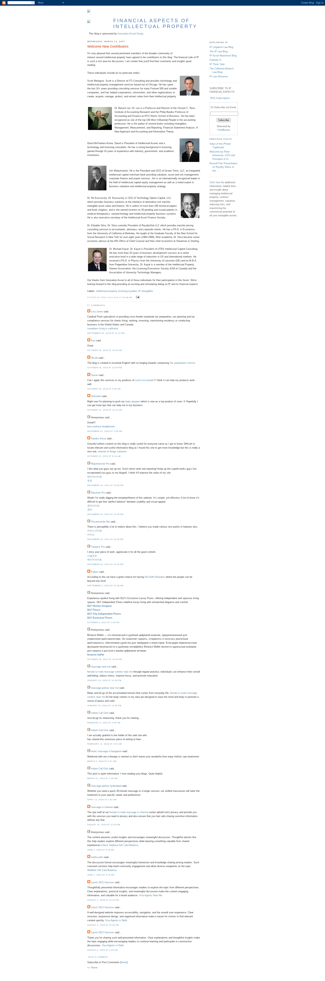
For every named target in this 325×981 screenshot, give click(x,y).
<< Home (92, 967)
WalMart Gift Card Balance (101, 870)
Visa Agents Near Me (150, 895)
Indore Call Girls (100, 712)
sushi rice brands (144, 380)
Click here (215, 182)
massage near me (101, 666)
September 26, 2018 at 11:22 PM (106, 333)
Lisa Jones (97, 311)
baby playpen (132, 401)
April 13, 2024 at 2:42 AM (101, 800)
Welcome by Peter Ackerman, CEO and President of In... (222, 155)
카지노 (91, 534)
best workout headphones (101, 426)
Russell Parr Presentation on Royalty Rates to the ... (223, 167)
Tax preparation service (182, 362)
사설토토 (92, 555)
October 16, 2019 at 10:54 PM (104, 368)
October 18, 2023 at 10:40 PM (104, 659)
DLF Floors (93, 609)
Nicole (94, 357)
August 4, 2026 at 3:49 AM (102, 950)
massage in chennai (102, 807)
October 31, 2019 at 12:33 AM (104, 410)
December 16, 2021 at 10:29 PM (105, 514)
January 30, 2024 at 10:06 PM (104, 706)
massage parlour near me (105, 687)
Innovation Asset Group (130, 33)
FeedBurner (223, 129)
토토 (89, 480)
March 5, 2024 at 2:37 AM (101, 761)
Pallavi (94, 571)
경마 (89, 509)
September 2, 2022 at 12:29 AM (105, 586)
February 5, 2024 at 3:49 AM (103, 723)
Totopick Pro (98, 546)
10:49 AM (127, 297)
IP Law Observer (219, 76)
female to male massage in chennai (128, 812)
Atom (124, 962)
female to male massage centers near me (110, 671)
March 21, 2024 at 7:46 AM (102, 778)
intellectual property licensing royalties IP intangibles (124, 291)
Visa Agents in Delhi (116, 920)
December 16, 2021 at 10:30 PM (105, 564)
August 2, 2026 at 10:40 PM (103, 925)
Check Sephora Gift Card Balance (119, 845)
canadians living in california (102, 328)
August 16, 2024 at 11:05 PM (103, 825)
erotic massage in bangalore (106, 751)
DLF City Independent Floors (104, 613)
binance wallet (95, 654)
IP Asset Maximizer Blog (223, 55)
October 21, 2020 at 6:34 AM (104, 456)
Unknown (96, 396)
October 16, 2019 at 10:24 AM (104, 350)
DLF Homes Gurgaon (99, 605)
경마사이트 (93, 505)
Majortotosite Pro (100, 463)
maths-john (97, 857)
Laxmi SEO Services (102, 882)
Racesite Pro (98, 492)
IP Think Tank (217, 64)
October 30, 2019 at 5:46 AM (104, 389)
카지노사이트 (94, 530)
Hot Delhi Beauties (155, 577)
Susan (94, 375)
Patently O (215, 59)
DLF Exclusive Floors (99, 617)
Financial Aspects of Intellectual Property (155, 23)
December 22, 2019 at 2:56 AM (104, 431)
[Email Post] (137, 297)
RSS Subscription (220, 98)
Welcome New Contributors (107, 46)
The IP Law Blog (219, 51)
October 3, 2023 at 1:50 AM (103, 622)
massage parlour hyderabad (106, 785)
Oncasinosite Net (100, 521)
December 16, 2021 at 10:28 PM (105, 485)
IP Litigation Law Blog (221, 47)
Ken (93, 340)
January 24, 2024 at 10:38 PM (104, 680)
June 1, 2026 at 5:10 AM (100, 875)
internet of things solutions (112, 451)
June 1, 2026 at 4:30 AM (100, 850)
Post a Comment (98, 957)
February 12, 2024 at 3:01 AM (104, 744)
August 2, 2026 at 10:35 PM (103, 900)
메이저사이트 (94, 476)
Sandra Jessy (98, 438)
